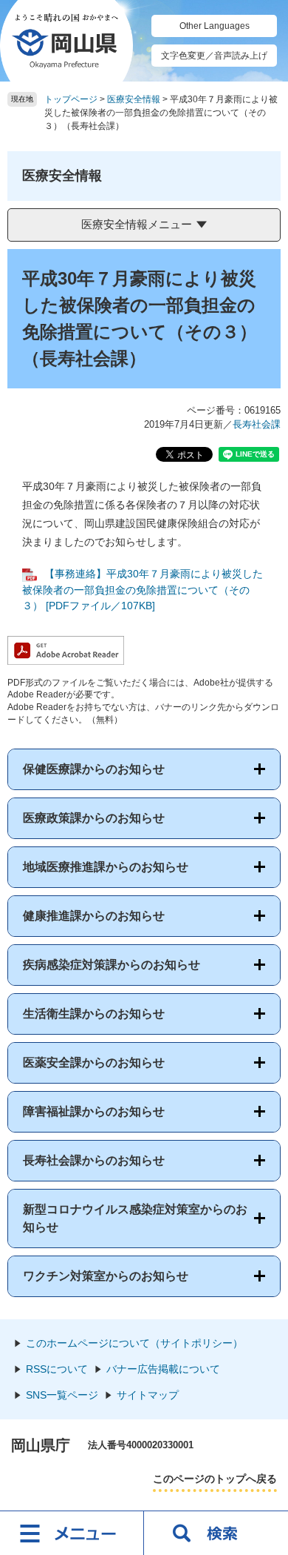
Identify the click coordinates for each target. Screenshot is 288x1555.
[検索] (216, 1533)
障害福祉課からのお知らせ (94, 1111)
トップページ (70, 99)
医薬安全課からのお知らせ (94, 1062)
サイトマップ (148, 1395)
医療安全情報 (133, 99)
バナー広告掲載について (163, 1369)
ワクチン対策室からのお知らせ (105, 1276)
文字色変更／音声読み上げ (214, 55)
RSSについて (57, 1369)
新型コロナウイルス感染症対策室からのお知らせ (135, 1218)
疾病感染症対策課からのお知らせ (111, 964)
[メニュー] (72, 1533)
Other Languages (214, 26)
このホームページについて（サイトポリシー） (134, 1343)
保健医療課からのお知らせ (94, 769)
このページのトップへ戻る (215, 1479)
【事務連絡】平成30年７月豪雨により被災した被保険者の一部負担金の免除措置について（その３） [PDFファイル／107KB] (142, 589)
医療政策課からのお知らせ (94, 818)
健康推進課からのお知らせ (94, 915)
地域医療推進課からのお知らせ (105, 867)
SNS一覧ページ (62, 1395)
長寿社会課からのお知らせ (94, 1160)
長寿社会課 (257, 424)
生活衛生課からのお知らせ (94, 1013)
